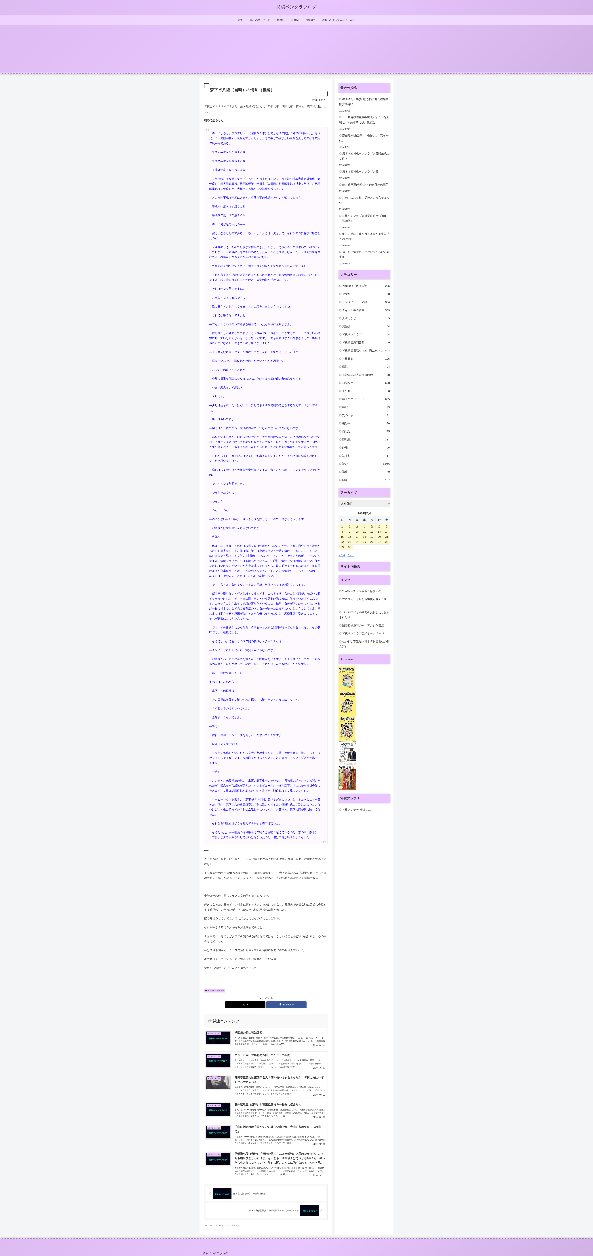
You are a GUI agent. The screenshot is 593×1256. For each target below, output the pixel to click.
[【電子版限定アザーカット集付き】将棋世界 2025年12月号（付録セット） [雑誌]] (347, 777)
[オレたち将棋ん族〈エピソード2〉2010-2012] (347, 703)
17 (357, 536)
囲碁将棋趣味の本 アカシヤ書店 (363, 625)
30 (349, 547)
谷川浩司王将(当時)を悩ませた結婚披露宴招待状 (364, 102)
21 (386, 536)
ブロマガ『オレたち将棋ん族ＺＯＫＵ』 (363, 602)
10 (357, 531)
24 (357, 541)
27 (379, 541)
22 (342, 541)
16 (349, 536)
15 (342, 536)
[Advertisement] (296, 50)
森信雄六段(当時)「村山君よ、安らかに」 (364, 138)
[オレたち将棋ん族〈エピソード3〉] (347, 728)
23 (349, 541)
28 (386, 541)
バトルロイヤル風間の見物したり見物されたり (364, 615)
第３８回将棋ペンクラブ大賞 (360, 171)
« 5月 (342, 555)
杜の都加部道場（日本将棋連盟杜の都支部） (364, 644)
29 (342, 547)
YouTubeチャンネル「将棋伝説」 (363, 591)
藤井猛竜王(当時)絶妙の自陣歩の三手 (365, 184)
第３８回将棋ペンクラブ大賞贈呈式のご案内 (364, 156)
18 (364, 536)
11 (364, 531)
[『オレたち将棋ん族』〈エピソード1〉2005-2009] (347, 678)
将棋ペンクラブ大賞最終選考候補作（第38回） (363, 218)
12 (371, 531)
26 (371, 541)
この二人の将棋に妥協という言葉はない (364, 200)
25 (364, 541)
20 (379, 536)
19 (371, 536)
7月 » (350, 555)
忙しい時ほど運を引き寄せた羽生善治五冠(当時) (364, 236)
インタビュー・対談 (216, 990)
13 (379, 531)
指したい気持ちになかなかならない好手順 (364, 254)
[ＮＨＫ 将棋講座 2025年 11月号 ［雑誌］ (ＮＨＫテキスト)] (347, 752)
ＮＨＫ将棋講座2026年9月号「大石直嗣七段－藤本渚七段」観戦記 (364, 120)
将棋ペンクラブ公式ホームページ (363, 633)
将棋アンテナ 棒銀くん (356, 809)
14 (386, 531)
